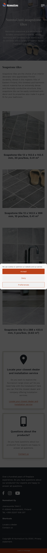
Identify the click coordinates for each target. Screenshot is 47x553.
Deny (23, 278)
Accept (23, 271)
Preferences (23, 285)
